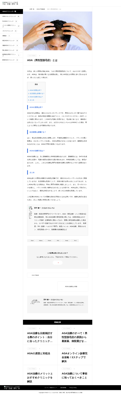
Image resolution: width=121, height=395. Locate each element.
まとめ (31, 100)
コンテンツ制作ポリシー (50, 387)
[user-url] (44, 309)
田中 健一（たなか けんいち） (54, 299)
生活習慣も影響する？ (36, 93)
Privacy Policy (73, 387)
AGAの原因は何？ (35, 90)
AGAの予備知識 (35, 275)
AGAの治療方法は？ (35, 97)
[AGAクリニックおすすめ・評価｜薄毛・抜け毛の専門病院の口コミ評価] (10, 3)
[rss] (4, 392)
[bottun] (118, 3)
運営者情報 (63, 387)
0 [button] (58, 262)
